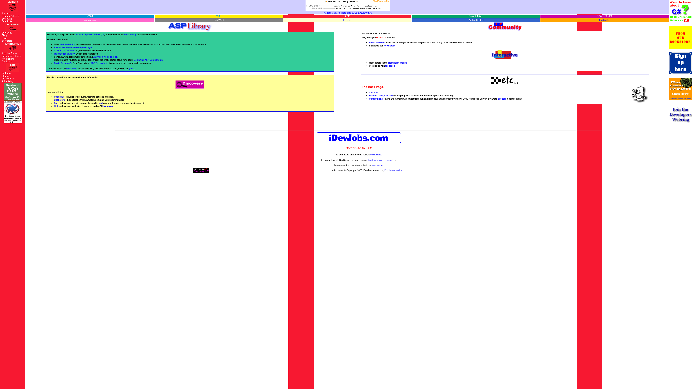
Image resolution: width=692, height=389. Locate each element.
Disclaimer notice (393, 170)
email (390, 160)
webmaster (377, 165)
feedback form (375, 160)
